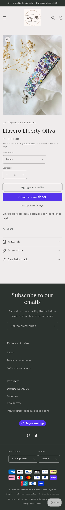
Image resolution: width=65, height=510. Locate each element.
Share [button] (10, 229)
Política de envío (39, 499)
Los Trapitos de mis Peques (29, 490)
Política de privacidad (49, 494)
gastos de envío (28, 144)
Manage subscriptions (33, 504)
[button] (4, 18)
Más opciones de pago (32, 205)
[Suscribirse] (54, 326)
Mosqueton (8, 152)
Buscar (11, 352)
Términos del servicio (19, 360)
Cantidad (7, 168)
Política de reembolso (19, 368)
